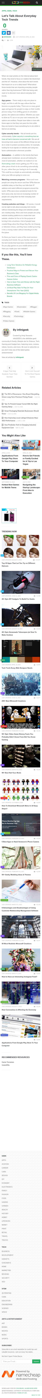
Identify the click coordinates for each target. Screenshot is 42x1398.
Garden (5, 1206)
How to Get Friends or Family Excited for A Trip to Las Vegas (31, 459)
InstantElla (5, 1065)
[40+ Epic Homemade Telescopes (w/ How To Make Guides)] (21, 615)
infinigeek (7, 37)
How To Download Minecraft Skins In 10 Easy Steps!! (20, 807)
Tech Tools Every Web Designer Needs (17, 668)
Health (5, 1210)
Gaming (5, 1202)
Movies (5, 1331)
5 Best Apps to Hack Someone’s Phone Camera (20, 842)
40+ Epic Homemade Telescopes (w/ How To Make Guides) (19, 633)
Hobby (4, 1217)
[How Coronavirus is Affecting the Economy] (21, 993)
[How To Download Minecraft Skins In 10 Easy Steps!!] (21, 789)
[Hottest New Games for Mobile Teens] (10, 474)
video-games (9, 321)
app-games (8, 307)
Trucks (5, 1240)
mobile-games (29, 311)
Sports (5, 1339)
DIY (3, 1179)
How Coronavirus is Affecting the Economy (19, 1010)
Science (5, 1308)
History (5, 1213)
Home (4, 1266)
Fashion (5, 1194)
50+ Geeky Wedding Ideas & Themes (16, 875)
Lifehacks (6, 1221)
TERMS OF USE (22, 1393)
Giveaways (6, 1263)
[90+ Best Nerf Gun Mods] (21, 756)
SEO (3, 1282)
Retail (4, 1232)
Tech (14, 11)
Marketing (6, 1270)
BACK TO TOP (36, 1395)
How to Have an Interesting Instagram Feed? (19, 977)
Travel (5, 1236)
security (7, 316)
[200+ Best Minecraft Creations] (21, 684)
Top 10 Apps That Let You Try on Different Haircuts (18, 564)
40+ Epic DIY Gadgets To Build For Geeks (18, 599)
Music (4, 1335)
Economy (6, 1183)
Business (6, 1251)
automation (22, 307)
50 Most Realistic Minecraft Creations (17, 944)
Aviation (5, 1164)
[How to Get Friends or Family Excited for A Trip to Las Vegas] (31, 445)
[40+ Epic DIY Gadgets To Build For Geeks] (21, 582)
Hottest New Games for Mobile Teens (10, 486)
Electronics (7, 1187)
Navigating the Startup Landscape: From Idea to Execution (31, 488)
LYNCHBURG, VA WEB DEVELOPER (26, 1388)
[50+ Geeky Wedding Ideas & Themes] (21, 858)
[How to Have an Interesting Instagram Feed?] (21, 960)
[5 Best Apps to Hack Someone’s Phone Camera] (21, 824)
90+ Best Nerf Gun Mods (11, 773)
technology (19, 316)
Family (4, 1191)
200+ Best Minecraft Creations (14, 701)
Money (4, 1225)
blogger (34, 307)
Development (7, 1255)
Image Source (37, 69)
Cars (4, 1172)
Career (5, 1168)
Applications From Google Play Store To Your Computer (10, 458)
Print (4, 1229)
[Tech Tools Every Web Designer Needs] (21, 651)
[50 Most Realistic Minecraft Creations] (21, 927)
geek (17, 311)
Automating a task (8, 164)
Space (4, 1312)
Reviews (5, 1274)
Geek (9, 11)
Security (5, 1278)
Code (4, 1297)
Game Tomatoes (8, 1062)
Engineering (7, 1304)
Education (6, 1301)
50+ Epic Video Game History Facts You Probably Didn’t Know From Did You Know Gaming (18, 737)
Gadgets (5, 1259)
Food (4, 1198)
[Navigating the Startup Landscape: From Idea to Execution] (31, 474)
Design (5, 1175)
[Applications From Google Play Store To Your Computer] (10, 445)
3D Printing (6, 1293)
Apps (4, 11)
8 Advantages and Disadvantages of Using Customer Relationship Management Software (20, 909)
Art (3, 1323)
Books (4, 1327)
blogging (7, 311)
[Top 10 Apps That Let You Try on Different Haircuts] (21, 546)
